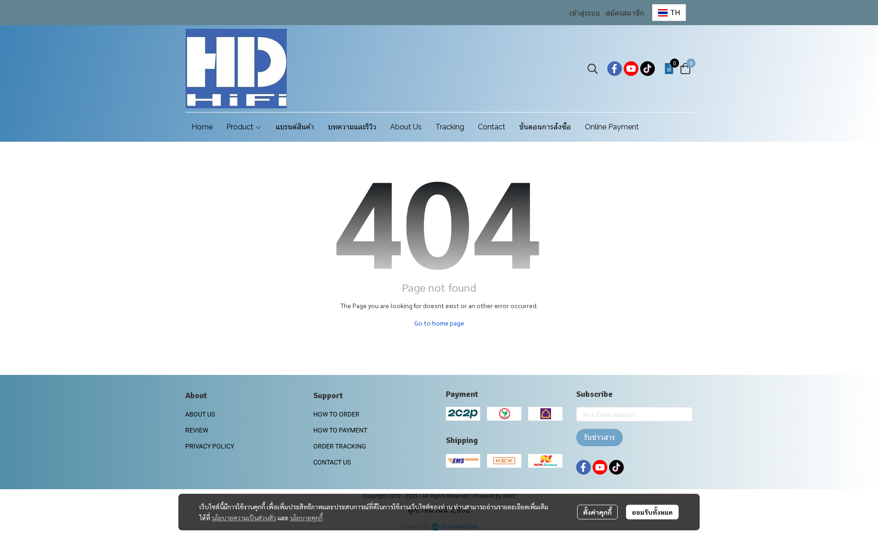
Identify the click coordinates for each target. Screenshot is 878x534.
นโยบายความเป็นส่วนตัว (244, 517)
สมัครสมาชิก (624, 13)
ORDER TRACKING (339, 446)
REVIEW (196, 430)
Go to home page (439, 323)
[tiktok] (647, 68)
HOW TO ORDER (336, 414)
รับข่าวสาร (599, 437)
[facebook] (614, 68)
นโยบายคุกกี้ (306, 517)
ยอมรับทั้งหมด (652, 512)
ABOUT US (200, 414)
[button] (669, 12)
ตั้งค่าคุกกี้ (597, 512)
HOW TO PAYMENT (340, 430)
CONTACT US (332, 462)
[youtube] (631, 68)
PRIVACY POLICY (209, 446)
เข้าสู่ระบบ (584, 13)
